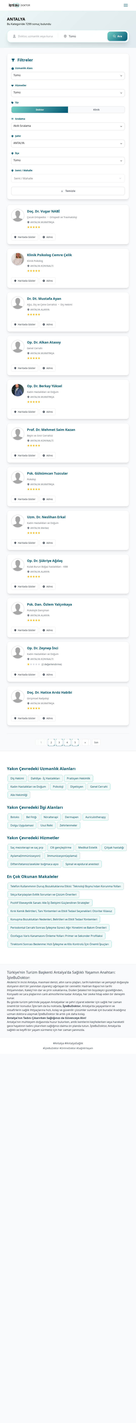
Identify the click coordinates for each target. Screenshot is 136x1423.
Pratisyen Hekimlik (78, 778)
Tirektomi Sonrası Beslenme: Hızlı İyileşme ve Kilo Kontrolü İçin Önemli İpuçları (59, 944)
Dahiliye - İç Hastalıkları (45, 778)
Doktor (40, 109)
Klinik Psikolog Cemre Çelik (49, 255)
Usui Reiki (46, 825)
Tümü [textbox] (17, 75)
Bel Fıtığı (31, 817)
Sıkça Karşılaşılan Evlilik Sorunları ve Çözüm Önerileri (43, 894)
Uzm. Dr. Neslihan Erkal (46, 517)
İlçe (16, 153)
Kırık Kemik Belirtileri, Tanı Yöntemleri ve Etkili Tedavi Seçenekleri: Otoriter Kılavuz (61, 911)
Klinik (96, 109)
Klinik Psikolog (35, 260)
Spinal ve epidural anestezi (82, 864)
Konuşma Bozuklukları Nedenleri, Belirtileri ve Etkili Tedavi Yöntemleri (53, 919)
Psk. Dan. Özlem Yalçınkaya (49, 604)
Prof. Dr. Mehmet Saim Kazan (51, 429)
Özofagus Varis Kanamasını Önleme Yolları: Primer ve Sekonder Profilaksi (56, 936)
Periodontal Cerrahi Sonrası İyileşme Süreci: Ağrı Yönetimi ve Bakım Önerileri (58, 927)
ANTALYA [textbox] (18, 143)
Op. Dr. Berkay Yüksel (44, 386)
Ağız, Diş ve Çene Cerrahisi (42, 304)
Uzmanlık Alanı (23, 68)
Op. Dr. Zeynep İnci (42, 648)
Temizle (70, 191)
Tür (16, 102)
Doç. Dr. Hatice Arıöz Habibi (49, 692)
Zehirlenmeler (68, 825)
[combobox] (68, 76)
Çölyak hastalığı (114, 847)
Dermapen (71, 817)
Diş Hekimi (66, 304)
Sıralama (19, 118)
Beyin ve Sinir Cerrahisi (40, 435)
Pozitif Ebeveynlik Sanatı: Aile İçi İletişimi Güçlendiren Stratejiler (50, 903)
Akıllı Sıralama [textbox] (22, 126)
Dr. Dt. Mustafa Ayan (44, 298)
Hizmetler (20, 85)
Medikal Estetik (87, 847)
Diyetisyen (76, 786)
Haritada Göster (26, 237)
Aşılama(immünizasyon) (25, 856)
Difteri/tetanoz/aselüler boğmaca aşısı (34, 864)
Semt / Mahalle (23, 170)
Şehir (17, 136)
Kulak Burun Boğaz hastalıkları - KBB (47, 566)
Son (96, 742)
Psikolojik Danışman (38, 610)
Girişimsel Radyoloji (38, 698)
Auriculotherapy (95, 817)
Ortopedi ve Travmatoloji (63, 217)
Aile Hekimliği (18, 795)
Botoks (14, 817)
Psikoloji (31, 479)
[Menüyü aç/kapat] (125, 5)
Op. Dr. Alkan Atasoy (44, 342)
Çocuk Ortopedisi (37, 217)
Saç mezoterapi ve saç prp (26, 847)
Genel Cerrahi (34, 348)
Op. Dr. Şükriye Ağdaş (45, 560)
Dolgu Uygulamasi (22, 825)
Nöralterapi (51, 817)
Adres (49, 237)
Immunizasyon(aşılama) (62, 856)
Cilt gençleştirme (60, 847)
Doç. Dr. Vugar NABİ (43, 211)
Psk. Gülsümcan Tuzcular (47, 473)
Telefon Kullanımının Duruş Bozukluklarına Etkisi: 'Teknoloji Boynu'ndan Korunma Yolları (65, 886)
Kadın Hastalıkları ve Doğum (43, 391)
